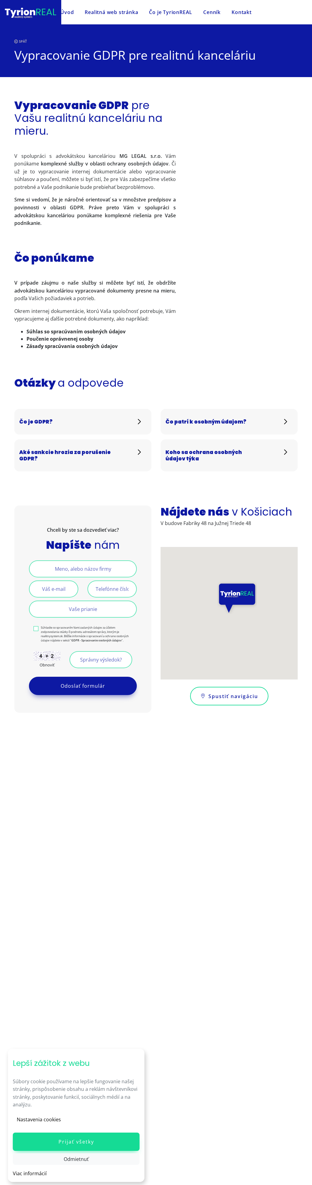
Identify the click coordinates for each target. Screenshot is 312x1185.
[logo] (30, 12)
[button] (76, 1142)
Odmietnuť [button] (76, 1159)
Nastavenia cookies (39, 1119)
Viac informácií (30, 1173)
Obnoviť (47, 665)
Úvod (67, 12)
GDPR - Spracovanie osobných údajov (96, 640)
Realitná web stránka (111, 12)
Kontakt (242, 12)
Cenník (212, 12)
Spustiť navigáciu (233, 696)
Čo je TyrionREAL (170, 12)
